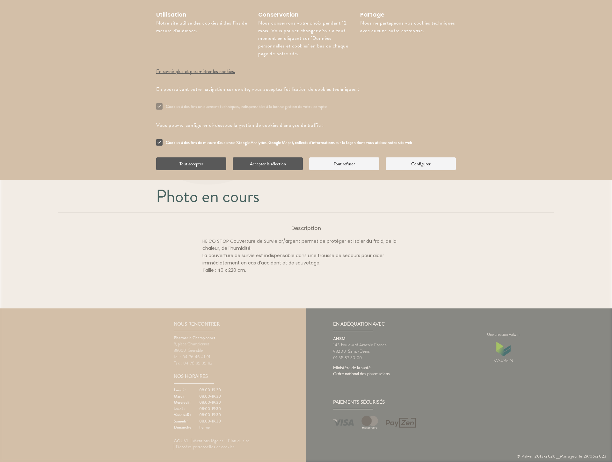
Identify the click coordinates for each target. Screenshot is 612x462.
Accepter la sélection (268, 164)
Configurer (421, 164)
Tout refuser (344, 164)
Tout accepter (191, 164)
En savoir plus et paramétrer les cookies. (195, 71)
